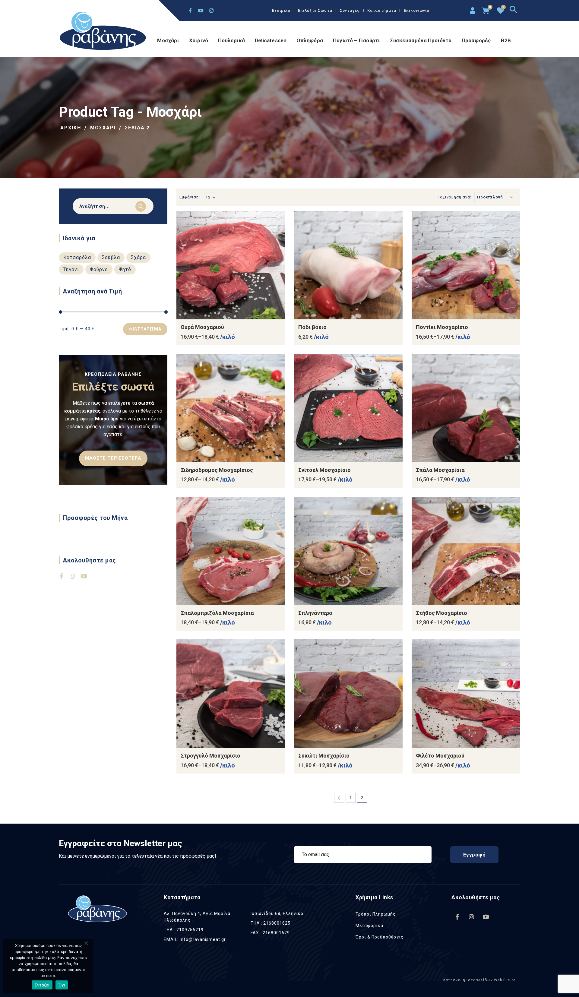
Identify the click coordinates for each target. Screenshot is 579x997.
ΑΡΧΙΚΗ (70, 128)
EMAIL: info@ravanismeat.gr (195, 939)
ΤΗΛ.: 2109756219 (184, 929)
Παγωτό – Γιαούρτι (356, 40)
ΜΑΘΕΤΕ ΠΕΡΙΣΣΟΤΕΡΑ (113, 458)
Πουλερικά (231, 40)
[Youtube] (200, 10)
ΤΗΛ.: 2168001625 (270, 923)
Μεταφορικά (369, 925)
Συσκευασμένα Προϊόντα (420, 40)
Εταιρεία (281, 10)
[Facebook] (190, 10)
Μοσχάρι (168, 40)
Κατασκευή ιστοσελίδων (468, 980)
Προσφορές (476, 40)
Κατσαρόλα (77, 257)
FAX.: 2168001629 (270, 932)
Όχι (62, 985)
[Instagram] (211, 10)
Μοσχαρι (103, 128)
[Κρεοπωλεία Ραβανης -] (103, 32)
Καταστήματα (381, 10)
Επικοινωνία (416, 10)
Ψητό (125, 269)
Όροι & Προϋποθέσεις (379, 937)
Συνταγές (350, 10)
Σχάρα (138, 257)
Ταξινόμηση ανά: (454, 197)
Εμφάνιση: (189, 197)
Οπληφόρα (309, 40)
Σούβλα (111, 257)
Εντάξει (42, 985)
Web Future (504, 980)
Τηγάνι (71, 269)
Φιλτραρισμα (145, 329)
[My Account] (472, 11)
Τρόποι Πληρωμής (376, 914)
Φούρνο (99, 269)
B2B (506, 40)
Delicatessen (270, 40)
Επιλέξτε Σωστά (315, 10)
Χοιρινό (198, 40)
